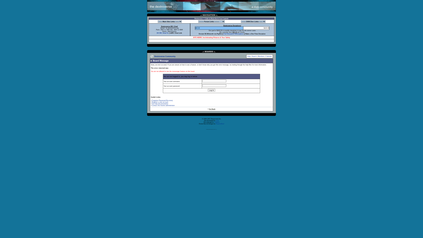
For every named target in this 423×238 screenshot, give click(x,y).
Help (248, 56)
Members (261, 56)
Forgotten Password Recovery (162, 100)
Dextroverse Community (164, 56)
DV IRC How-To (162, 33)
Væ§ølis (217, 122)
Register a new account (160, 102)
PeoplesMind (220, 124)
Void (217, 120)
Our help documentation (160, 104)
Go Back (212, 109)
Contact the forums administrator (163, 105)
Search (254, 56)
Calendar (269, 56)
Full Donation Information (233, 34)
